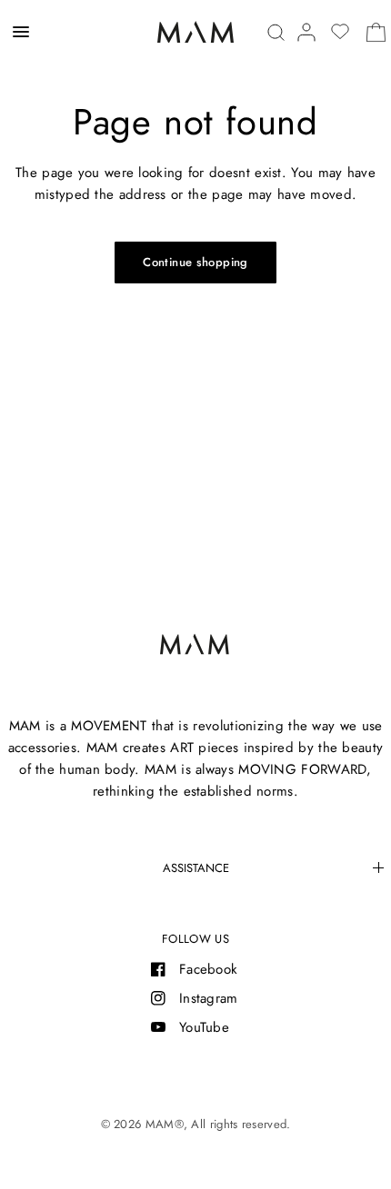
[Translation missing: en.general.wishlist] (340, 32)
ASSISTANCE (196, 868)
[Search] (276, 32)
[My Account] (306, 32)
